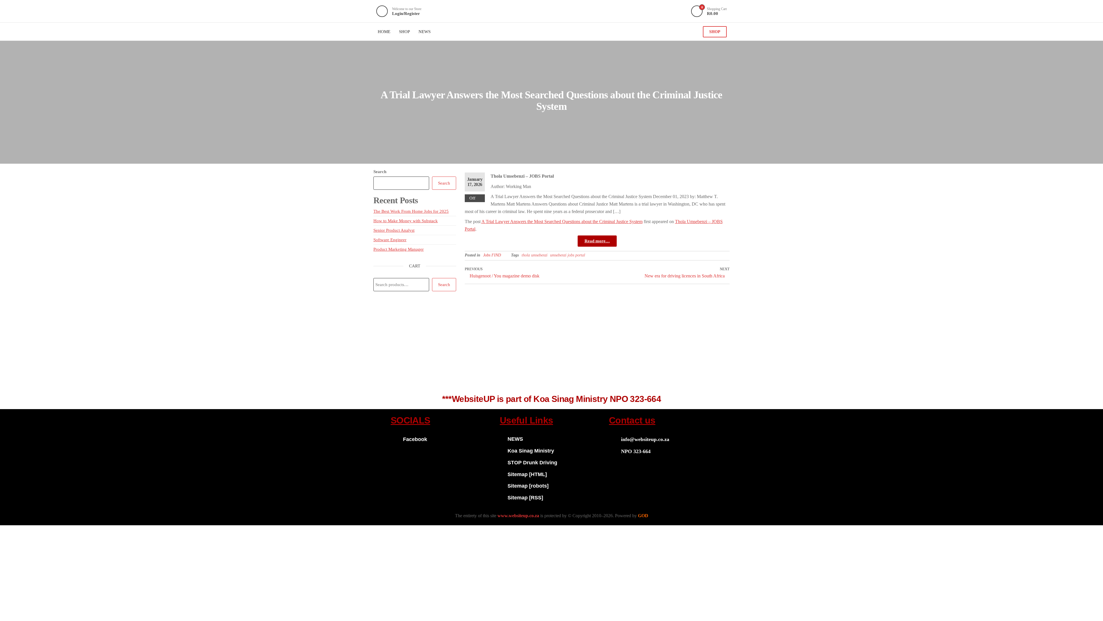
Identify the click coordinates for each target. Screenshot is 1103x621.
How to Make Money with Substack (405, 220)
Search (379, 171)
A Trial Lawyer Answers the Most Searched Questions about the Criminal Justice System (562, 221)
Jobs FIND (492, 255)
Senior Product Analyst (393, 230)
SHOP (714, 32)
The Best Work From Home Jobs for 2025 (411, 211)
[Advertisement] (551, 346)
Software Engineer (389, 239)
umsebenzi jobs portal (567, 255)
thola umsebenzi (534, 255)
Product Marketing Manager (398, 249)
